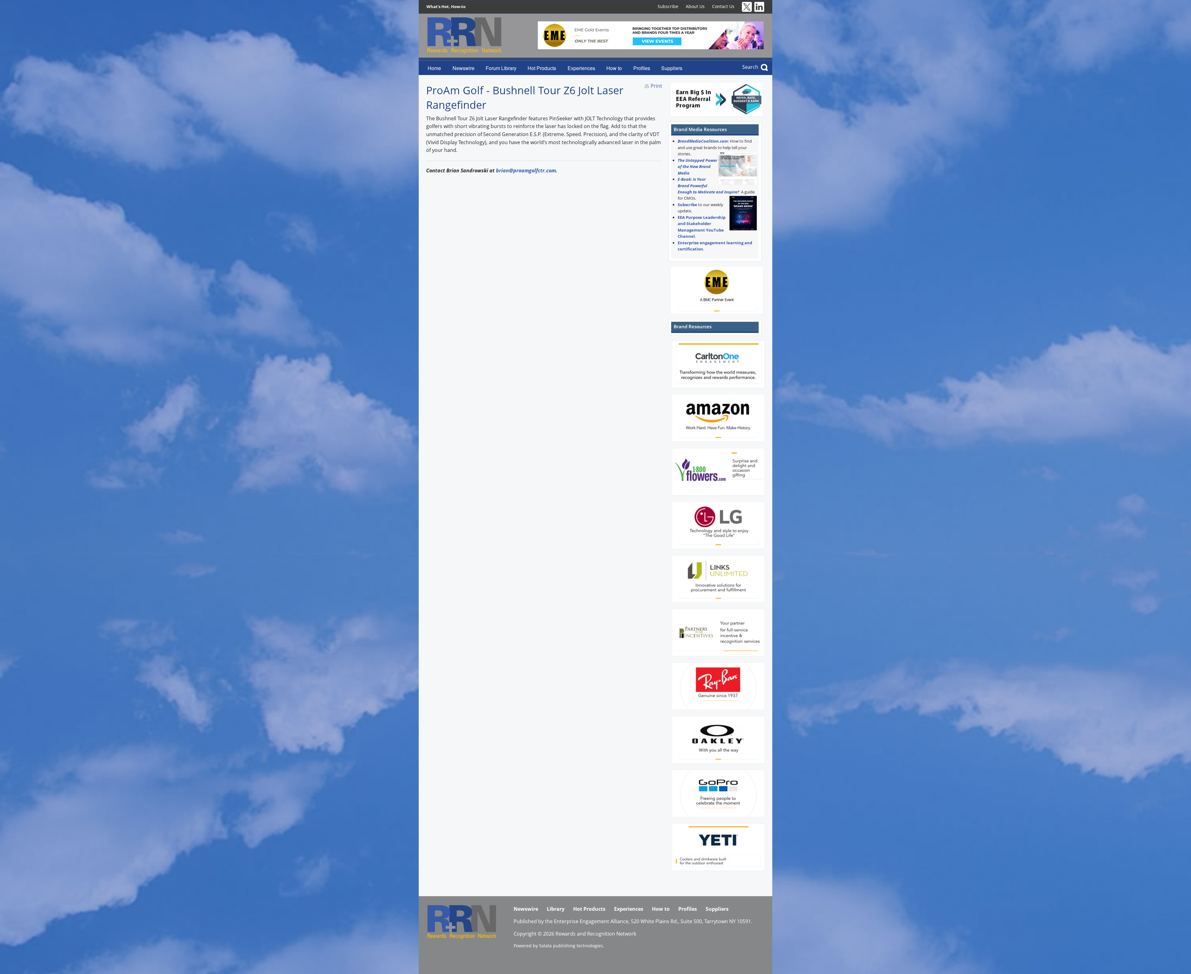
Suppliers (671, 68)
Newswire (464, 68)
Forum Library (501, 68)
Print (656, 85)
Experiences (581, 68)
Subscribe (668, 6)
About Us (695, 6)
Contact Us (723, 6)
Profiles (641, 68)
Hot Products (542, 68)
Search (750, 67)
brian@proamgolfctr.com (526, 170)
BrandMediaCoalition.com (703, 141)
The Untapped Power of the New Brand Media (697, 166)
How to (614, 68)
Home (434, 68)
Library (555, 908)
